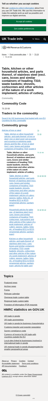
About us (5, 361)
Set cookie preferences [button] (24, 29)
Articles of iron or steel (11, 130)
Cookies (22, 361)
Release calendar (12, 294)
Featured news (10, 283)
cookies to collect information (21, 8)
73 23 (36, 54)
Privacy (14, 361)
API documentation (9, 366)
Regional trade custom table (16, 301)
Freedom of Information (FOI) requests (20, 305)
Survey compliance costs (15, 331)
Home (4, 54)
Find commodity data (18, 54)
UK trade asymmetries (14, 320)
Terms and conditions (30, 363)
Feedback (23, 366)
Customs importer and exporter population (22, 327)
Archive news (10, 286)
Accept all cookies (24, 22)
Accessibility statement (10, 363)
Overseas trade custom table (16, 297)
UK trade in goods (12, 316)
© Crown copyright (23, 395)
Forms (7, 290)
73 (30, 54)
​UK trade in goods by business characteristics (24, 323)
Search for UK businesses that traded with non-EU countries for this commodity (24, 119)
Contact (31, 361)
